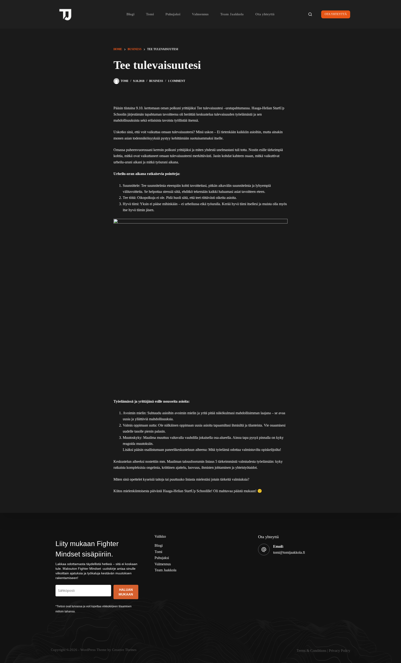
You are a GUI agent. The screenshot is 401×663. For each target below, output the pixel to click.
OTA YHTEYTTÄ (336, 14)
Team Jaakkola (232, 14)
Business (156, 81)
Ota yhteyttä (265, 14)
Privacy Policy (339, 651)
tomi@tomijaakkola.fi (289, 552)
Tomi (150, 14)
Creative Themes (124, 650)
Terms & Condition (311, 651)
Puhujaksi (172, 14)
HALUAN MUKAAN (126, 592)
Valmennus (200, 14)
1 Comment (176, 81)
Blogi (130, 14)
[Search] (310, 14)
